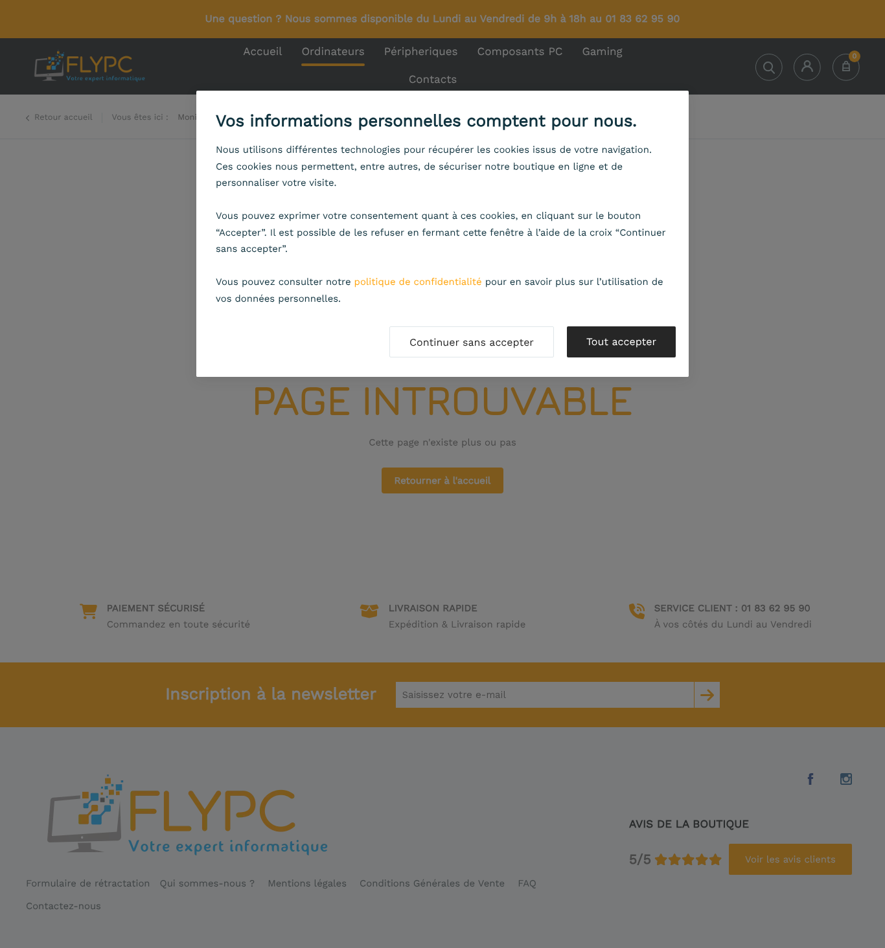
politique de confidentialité (418, 282)
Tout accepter (621, 341)
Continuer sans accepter (471, 342)
